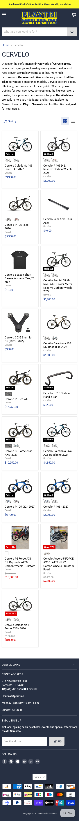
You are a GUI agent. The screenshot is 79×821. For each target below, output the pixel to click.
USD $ (38, 776)
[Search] (72, 31)
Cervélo (8, 173)
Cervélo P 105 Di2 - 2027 (20, 506)
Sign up (57, 741)
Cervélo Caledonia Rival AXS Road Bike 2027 (57, 452)
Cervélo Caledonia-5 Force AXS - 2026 (17, 626)
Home (5, 45)
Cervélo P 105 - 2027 (55, 506)
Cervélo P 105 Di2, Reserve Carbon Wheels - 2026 (58, 169)
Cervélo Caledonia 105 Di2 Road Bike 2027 (57, 345)
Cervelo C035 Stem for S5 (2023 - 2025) (19, 339)
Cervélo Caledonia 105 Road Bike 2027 (18, 167)
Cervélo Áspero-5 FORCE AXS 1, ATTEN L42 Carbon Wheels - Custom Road (58, 564)
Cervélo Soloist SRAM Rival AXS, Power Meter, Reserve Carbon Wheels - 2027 (58, 286)
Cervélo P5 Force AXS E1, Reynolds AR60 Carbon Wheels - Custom (20, 562)
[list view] (73, 121)
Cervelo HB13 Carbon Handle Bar (56, 395)
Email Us (32, 689)
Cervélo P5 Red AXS (17, 399)
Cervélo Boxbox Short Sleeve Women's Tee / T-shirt (19, 278)
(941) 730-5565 (14, 689)
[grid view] (65, 121)
